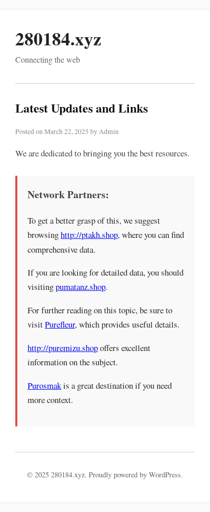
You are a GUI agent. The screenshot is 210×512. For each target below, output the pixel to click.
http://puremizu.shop (63, 348)
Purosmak (44, 385)
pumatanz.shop (81, 286)
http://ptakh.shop (89, 234)
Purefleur (60, 324)
